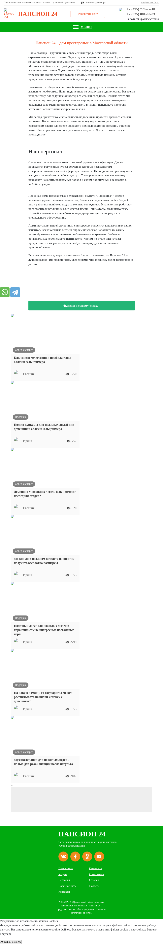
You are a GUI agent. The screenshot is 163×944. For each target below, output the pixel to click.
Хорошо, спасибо (10, 941)
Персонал (64, 880)
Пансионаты (65, 868)
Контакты (64, 891)
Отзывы (94, 880)
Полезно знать (67, 886)
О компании (96, 874)
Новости (94, 886)
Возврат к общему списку (81, 305)
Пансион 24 (82, 834)
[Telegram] (15, 292)
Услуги (62, 874)
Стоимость (95, 868)
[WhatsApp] (5, 292)
